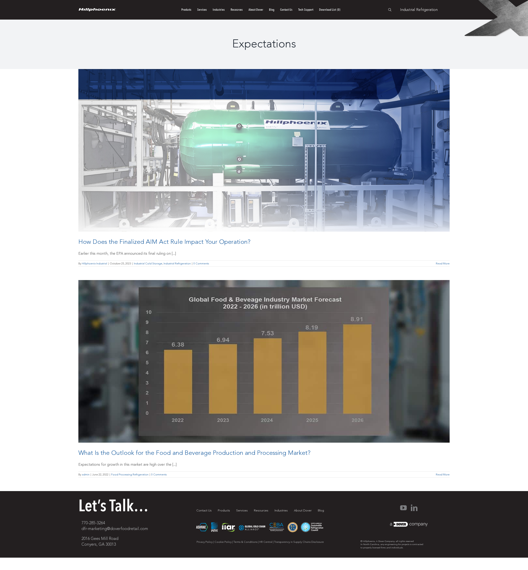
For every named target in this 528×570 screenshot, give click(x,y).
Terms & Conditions (245, 542)
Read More (443, 264)
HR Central (265, 542)
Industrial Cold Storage (148, 264)
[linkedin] (414, 507)
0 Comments (201, 264)
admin (86, 475)
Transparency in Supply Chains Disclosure (299, 542)
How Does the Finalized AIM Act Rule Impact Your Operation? (164, 242)
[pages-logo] (97, 10)
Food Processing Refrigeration (129, 475)
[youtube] (403, 507)
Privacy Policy (205, 542)
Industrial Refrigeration (177, 264)
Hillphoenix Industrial (94, 264)
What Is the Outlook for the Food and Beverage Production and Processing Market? (194, 453)
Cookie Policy (223, 542)
